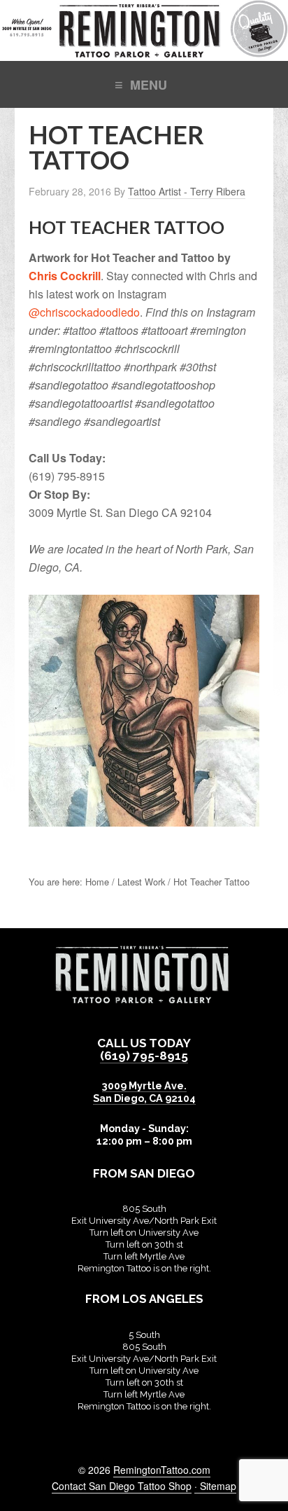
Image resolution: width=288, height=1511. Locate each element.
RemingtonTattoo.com (161, 1470)
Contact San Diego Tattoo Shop (122, 1486)
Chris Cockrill (65, 276)
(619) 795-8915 (144, 1056)
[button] (144, 84)
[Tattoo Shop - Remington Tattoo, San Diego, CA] (144, 54)
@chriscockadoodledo (84, 312)
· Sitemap (215, 1486)
